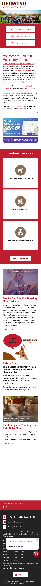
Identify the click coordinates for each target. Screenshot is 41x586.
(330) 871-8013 (16, 106)
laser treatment (23, 91)
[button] (36, 554)
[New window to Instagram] (7, 507)
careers (22, 575)
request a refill (23, 43)
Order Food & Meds (23, 36)
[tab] (15, 145)
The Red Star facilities (23, 71)
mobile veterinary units (23, 93)
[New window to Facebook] (4, 507)
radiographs (28, 88)
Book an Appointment (23, 29)
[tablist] (20, 145)
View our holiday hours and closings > (14, 568)
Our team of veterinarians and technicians (18, 64)
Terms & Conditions (18, 583)
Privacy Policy (8, 583)
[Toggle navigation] (38, 5)
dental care (7, 93)
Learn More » (8, 329)
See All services (20, 259)
